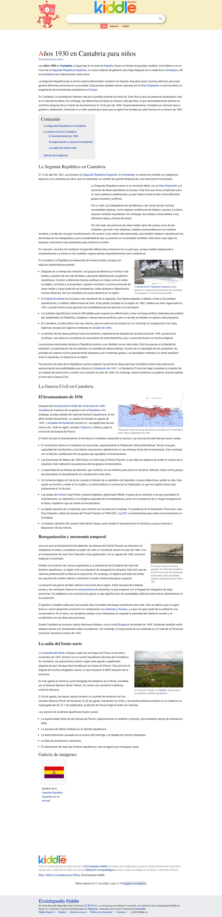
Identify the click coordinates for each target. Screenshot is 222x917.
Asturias (110, 609)
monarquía (171, 70)
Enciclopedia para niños (51, 59)
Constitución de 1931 (104, 368)
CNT (124, 513)
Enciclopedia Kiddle (95, 866)
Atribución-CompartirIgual (100, 870)
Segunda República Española (69, 70)
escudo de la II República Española (153, 286)
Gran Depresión (150, 85)
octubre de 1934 (102, 328)
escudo (46, 800)
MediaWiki (140, 908)
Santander (129, 174)
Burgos (122, 624)
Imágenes (114, 26)
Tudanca (85, 427)
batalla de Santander (62, 423)
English (125, 26)
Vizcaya (122, 609)
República (94, 410)
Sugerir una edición (134, 883)
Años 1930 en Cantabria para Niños (59, 875)
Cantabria (66, 65)
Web (104, 26)
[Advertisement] (111, 39)
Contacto (121, 912)
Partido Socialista (54, 298)
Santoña (162, 690)
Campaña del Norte (53, 653)
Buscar (160, 18)
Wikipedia (93, 908)
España (108, 65)
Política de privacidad (101, 912)
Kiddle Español (46, 912)
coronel (62, 494)
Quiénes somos (78, 912)
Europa (93, 89)
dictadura (49, 74)
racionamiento (86, 589)
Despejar (154, 18)
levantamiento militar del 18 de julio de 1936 (79, 406)
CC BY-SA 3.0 (91, 905)
